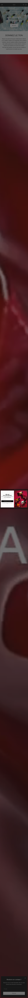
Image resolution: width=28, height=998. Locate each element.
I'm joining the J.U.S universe (7, 501)
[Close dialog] (26, 491)
